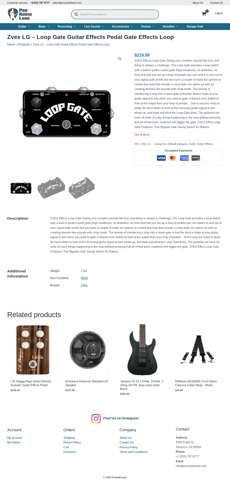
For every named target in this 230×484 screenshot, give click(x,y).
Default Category (177, 143)
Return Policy (72, 442)
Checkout (69, 451)
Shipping (69, 437)
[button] (28, 26)
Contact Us (216, 2)
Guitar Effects (205, 143)
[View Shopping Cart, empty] (204, 14)
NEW (84, 278)
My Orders (13, 442)
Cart (66, 447)
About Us (198, 2)
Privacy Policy (128, 447)
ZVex (84, 285)
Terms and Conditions (133, 451)
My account (14, 437)
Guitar (192, 143)
